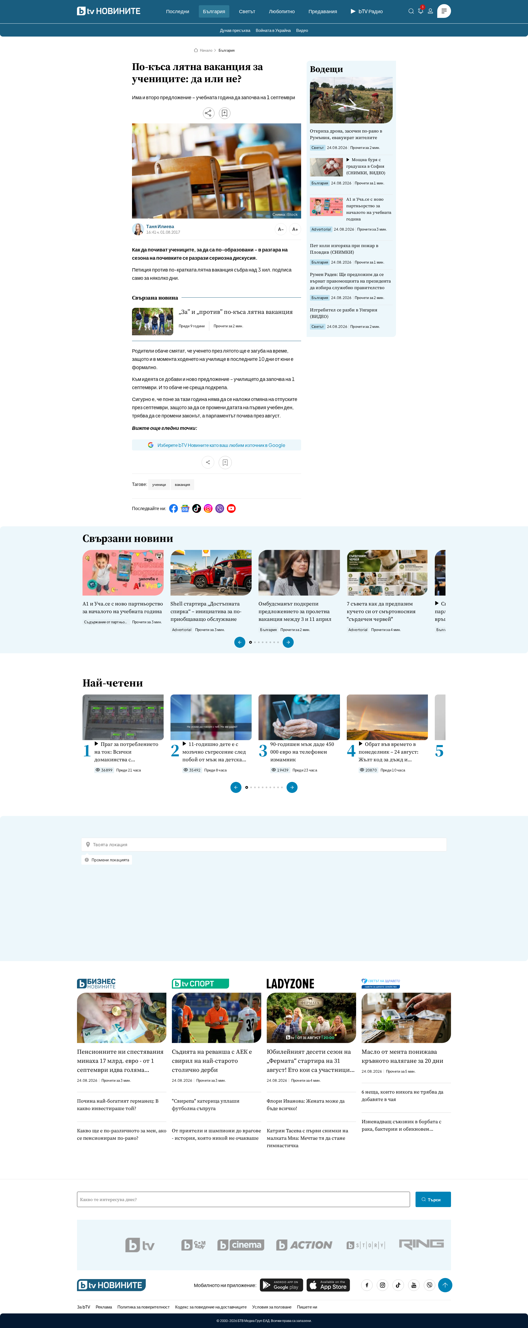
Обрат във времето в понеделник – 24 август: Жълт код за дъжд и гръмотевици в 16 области (391, 751)
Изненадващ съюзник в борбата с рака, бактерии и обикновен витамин (401, 1125)
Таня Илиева (160, 226)
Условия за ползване (272, 1306)
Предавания (323, 11)
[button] (239, 642)
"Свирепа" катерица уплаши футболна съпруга (206, 1104)
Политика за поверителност (143, 1306)
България (214, 11)
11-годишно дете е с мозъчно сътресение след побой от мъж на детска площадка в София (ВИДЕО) (214, 751)
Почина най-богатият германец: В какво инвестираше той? (117, 1104)
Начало (206, 50)
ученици (159, 484)
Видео (302, 30)
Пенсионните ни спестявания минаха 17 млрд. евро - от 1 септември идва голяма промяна (120, 1060)
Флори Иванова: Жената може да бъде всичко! (306, 1104)
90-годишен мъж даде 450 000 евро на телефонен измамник (302, 751)
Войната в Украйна (273, 30)
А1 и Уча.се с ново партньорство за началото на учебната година (368, 209)
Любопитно (282, 11)
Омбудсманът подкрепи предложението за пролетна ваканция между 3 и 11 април (294, 611)
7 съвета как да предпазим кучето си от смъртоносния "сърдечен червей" (381, 611)
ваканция (182, 484)
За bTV (83, 1306)
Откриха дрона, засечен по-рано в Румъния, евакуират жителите (346, 134)
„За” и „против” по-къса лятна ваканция (236, 312)
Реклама (104, 1306)
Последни (177, 11)
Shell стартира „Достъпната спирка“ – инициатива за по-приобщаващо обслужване (205, 611)
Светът (247, 11)
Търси (434, 1199)
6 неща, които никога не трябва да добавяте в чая (402, 1095)
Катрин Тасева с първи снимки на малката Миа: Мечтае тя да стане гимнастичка (307, 1138)
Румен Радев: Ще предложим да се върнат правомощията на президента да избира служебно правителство (350, 280)
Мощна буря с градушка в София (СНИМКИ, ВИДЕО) (365, 166)
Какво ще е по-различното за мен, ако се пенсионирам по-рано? (121, 1134)
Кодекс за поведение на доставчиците (211, 1306)
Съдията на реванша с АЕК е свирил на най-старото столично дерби (212, 1060)
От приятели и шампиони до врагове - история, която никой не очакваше (216, 1134)
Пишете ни (307, 1306)
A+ (295, 229)
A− (281, 229)
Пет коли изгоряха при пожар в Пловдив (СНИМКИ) (344, 248)
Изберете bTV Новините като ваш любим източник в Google (221, 445)
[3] (421, 12)
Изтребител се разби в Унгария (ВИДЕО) (343, 313)
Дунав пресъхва (235, 30)
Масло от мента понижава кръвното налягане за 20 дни (402, 1056)
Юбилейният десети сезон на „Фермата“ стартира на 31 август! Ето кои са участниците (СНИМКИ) (311, 1060)
